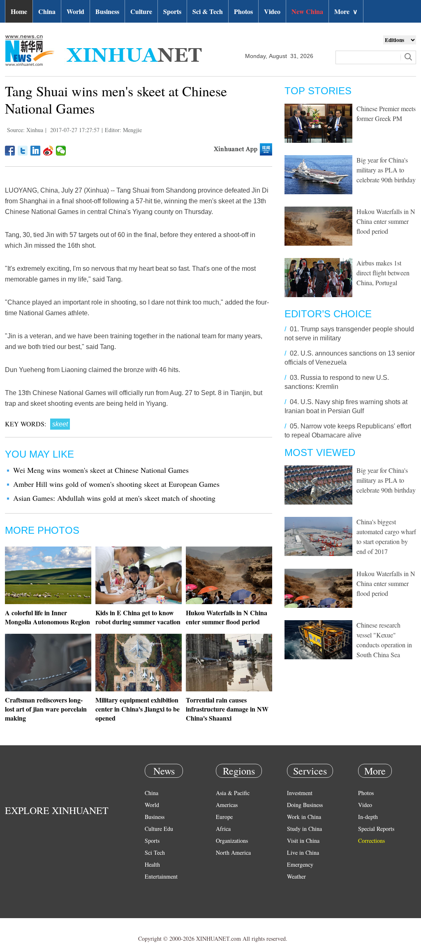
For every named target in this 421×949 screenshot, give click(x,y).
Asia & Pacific (233, 793)
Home (19, 11)
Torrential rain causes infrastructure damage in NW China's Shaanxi (227, 709)
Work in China (304, 817)
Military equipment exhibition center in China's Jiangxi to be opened (137, 709)
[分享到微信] (61, 151)
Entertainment (161, 876)
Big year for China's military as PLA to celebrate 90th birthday (386, 170)
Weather (296, 876)
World (75, 11)
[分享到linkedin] (35, 151)
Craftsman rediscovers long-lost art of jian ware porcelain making (46, 709)
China (47, 11)
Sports (172, 11)
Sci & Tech (207, 11)
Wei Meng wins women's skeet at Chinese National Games (101, 470)
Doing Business (305, 805)
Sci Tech (155, 852)
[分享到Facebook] (10, 151)
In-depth (368, 817)
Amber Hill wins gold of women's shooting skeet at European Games (116, 484)
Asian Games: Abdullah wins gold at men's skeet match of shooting (114, 498)
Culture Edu (159, 829)
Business (107, 11)
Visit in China (303, 840)
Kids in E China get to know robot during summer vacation (137, 617)
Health (152, 864)
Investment (299, 793)
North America (233, 852)
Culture (141, 11)
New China (307, 11)
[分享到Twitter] (23, 151)
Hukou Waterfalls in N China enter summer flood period (226, 617)
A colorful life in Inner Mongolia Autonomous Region (47, 617)
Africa (223, 829)
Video (272, 11)
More (346, 11)
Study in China (304, 829)
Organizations (232, 840)
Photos (243, 11)
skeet (60, 424)
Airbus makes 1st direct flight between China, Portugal (382, 272)
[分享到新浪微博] (48, 151)
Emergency (300, 864)
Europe (224, 817)
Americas (227, 805)
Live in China (303, 852)
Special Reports (376, 829)
